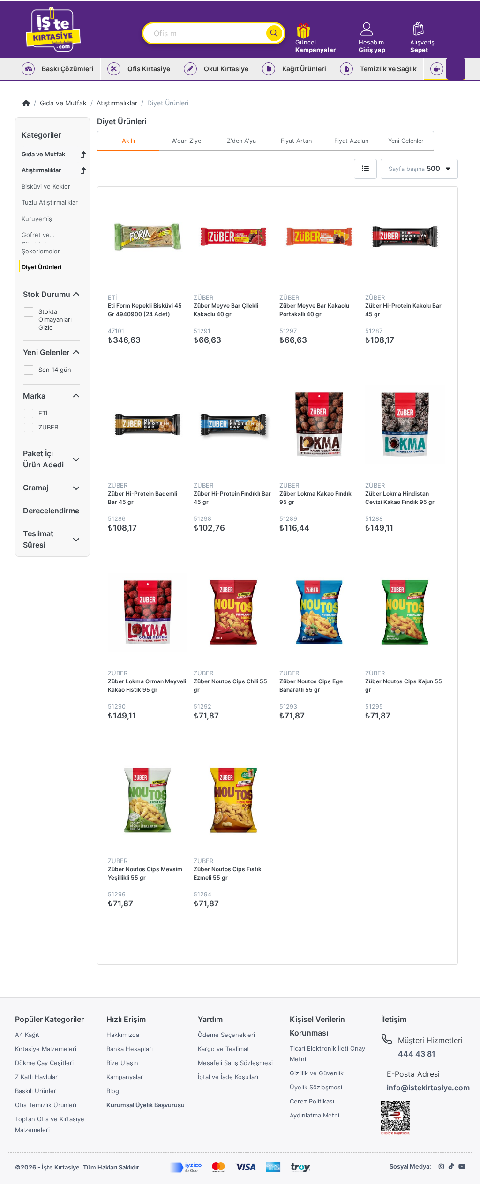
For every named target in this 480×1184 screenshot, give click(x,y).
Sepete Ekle (448, 360)
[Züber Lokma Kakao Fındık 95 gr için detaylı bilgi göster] (319, 424)
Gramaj (35, 487)
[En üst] (26, 103)
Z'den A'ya (241, 140)
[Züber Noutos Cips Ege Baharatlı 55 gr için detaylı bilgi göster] (319, 612)
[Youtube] (461, 1166)
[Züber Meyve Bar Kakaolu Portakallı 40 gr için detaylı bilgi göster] (319, 236)
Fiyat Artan (296, 140)
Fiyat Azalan (351, 140)
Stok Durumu (46, 294)
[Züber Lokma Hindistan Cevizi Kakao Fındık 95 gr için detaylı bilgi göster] (404, 424)
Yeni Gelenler (46, 352)
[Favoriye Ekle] (459, 204)
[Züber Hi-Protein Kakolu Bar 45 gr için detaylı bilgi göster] (404, 236)
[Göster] (365, 169)
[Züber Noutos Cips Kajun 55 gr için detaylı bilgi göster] (404, 612)
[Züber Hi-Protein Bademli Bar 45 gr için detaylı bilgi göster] (147, 424)
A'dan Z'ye (186, 140)
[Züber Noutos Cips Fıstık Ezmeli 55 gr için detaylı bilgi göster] (233, 800)
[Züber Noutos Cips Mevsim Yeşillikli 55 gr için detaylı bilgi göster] (147, 800)
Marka (34, 395)
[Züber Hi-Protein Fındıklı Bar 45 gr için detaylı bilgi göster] (233, 424)
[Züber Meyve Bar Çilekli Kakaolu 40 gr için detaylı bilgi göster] (233, 236)
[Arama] (274, 33)
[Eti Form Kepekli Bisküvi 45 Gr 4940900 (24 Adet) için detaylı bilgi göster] (147, 236)
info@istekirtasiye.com (428, 1087)
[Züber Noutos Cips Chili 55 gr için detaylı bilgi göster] (233, 612)
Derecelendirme (51, 510)
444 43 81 (416, 1053)
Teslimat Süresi (38, 539)
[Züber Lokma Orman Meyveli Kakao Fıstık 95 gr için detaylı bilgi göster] (147, 612)
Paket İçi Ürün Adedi (43, 459)
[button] (379, 29)
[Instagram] (441, 1166)
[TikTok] (451, 1166)
